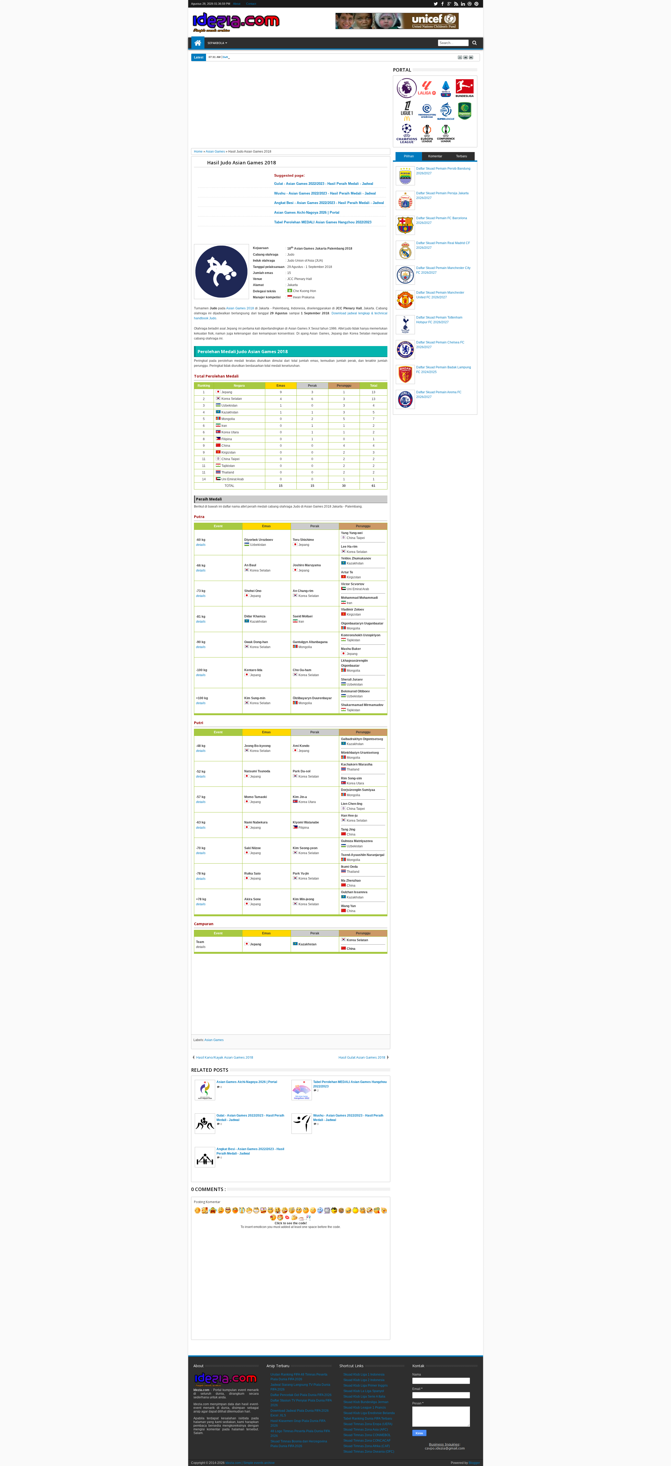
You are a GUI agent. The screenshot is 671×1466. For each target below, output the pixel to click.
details (200, 545)
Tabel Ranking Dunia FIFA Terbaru (367, 1418)
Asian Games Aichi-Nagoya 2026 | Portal (306, 212)
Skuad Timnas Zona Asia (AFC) (365, 1429)
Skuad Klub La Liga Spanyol (363, 1391)
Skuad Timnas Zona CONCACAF (367, 1440)
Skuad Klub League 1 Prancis (364, 1407)
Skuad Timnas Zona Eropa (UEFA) (367, 1424)
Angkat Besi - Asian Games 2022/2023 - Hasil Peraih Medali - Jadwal (329, 203)
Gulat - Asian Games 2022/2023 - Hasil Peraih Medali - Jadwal (323, 184)
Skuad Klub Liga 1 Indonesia (364, 1374)
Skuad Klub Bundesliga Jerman (365, 1402)
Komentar (435, 156)
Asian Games (214, 1040)
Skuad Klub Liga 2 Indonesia (364, 1380)
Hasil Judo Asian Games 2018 (241, 162)
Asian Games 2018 (240, 308)
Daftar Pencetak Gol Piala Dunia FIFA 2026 (250, 57)
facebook (442, 4)
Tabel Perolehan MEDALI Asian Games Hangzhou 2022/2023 (322, 222)
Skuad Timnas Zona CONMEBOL (367, 1435)
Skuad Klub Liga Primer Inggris (365, 1385)
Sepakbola (216, 43)
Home (197, 43)
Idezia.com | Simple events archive (250, 1463)
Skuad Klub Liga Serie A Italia (364, 1396)
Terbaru (461, 156)
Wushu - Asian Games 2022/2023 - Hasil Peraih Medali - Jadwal (325, 193)
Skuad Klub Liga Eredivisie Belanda (369, 1413)
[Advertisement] (291, 106)
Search (474, 43)
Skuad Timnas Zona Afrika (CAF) (366, 1446)
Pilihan (409, 156)
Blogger (474, 1463)
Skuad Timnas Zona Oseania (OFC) (368, 1451)
